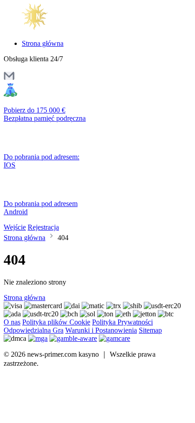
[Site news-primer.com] (42, 28)
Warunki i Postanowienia (101, 330)
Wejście (15, 227)
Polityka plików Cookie (56, 322)
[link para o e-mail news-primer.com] (9, 79)
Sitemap (150, 330)
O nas (12, 322)
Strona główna (42, 43)
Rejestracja (43, 227)
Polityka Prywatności (122, 322)
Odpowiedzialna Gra (33, 330)
